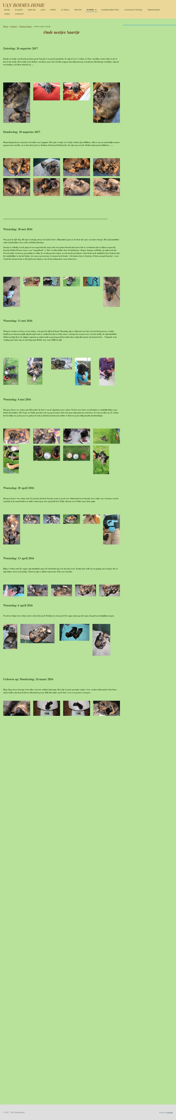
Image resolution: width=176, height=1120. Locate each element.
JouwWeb (170, 1112)
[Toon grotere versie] (16, 102)
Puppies (14, 26)
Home (5, 26)
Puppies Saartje (26, 26)
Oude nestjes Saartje (42, 26)
